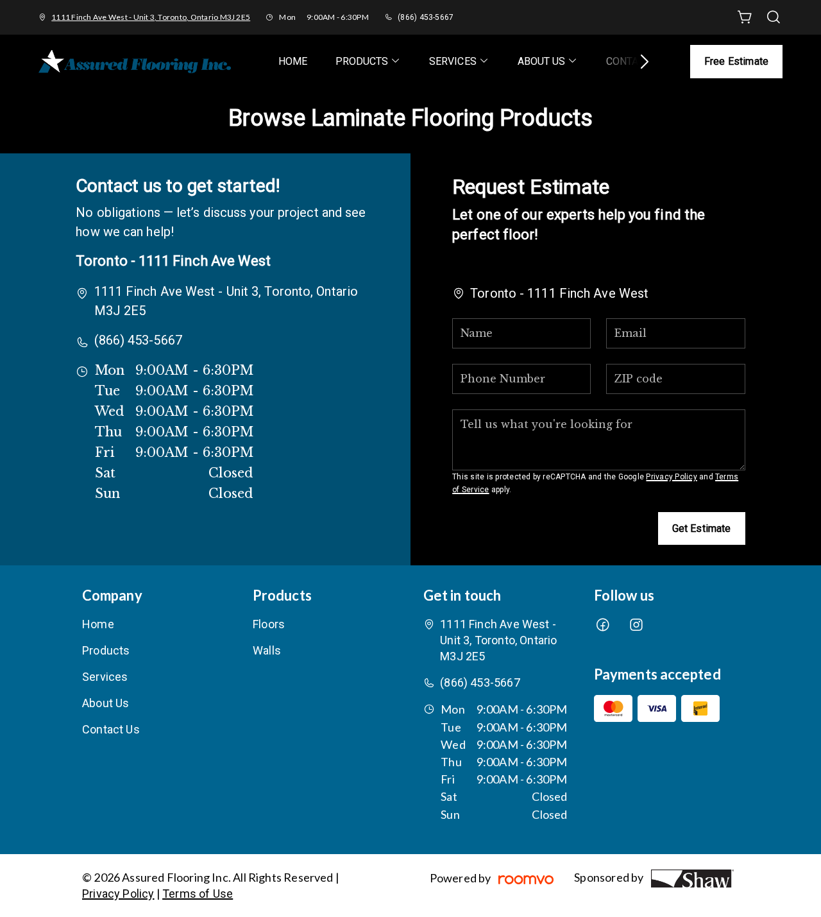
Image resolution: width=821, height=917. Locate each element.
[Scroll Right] (639, 61)
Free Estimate (736, 61)
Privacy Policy (671, 476)
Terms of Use (197, 893)
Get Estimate (701, 528)
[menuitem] (293, 61)
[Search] (774, 17)
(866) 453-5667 (425, 17)
